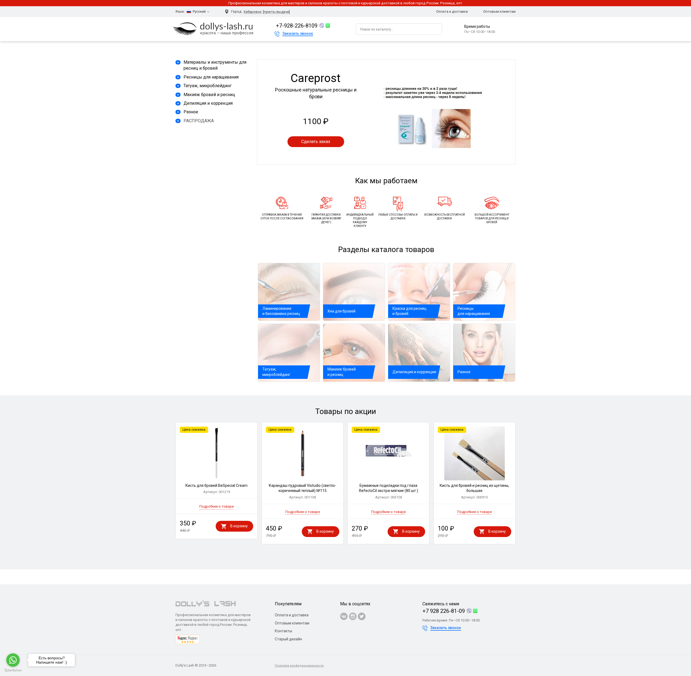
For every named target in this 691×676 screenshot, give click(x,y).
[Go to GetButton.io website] (13, 670)
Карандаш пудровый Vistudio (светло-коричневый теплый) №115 (302, 491)
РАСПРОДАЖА (199, 120)
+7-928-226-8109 (296, 25)
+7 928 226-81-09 (443, 611)
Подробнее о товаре (216, 506)
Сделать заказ (315, 141)
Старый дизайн (288, 639)
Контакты (283, 631)
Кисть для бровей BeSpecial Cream (216, 488)
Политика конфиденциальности (299, 665)
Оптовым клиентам (499, 11)
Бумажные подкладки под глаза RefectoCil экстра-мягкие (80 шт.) (388, 491)
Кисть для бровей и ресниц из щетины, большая (474, 491)
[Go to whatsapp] (13, 660)
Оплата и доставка (452, 11)
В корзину (239, 526)
